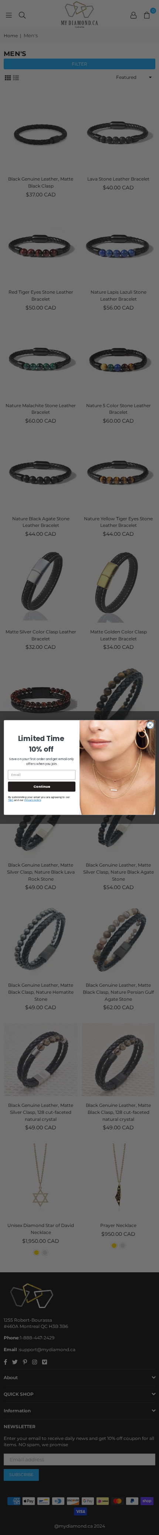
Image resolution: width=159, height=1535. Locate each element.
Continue (41, 786)
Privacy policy (32, 799)
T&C (11, 799)
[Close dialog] (150, 725)
